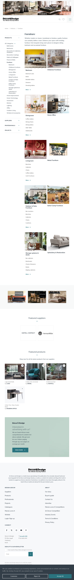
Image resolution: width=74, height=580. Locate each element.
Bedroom (11, 65)
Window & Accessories (13, 113)
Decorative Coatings (13, 55)
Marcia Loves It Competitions (54, 507)
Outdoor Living (11, 110)
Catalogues (8, 507)
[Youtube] (21, 530)
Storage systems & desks (14, 88)
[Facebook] (7, 530)
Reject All (37, 576)
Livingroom (12, 74)
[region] (37, 572)
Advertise (48, 503)
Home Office (12, 72)
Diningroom (12, 69)
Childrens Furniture (14, 67)
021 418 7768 (23, 536)
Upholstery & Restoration (12, 92)
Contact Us (48, 499)
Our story (48, 492)
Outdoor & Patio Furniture (13, 80)
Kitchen (9, 103)
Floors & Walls (11, 60)
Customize (14, 576)
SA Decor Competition (52, 511)
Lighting (9, 105)
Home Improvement (13, 95)
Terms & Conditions (51, 518)
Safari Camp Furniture (12, 84)
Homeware (10, 100)
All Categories (10, 43)
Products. (8, 38)
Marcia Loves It (10, 511)
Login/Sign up (10, 518)
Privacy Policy (49, 522)
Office (8, 108)
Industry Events (50, 515)
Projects (8, 130)
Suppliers (8, 120)
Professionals (10, 125)
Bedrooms (10, 48)
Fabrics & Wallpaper (12, 57)
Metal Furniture (13, 77)
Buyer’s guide (49, 495)
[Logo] (29, 19)
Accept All (60, 576)
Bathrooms (10, 46)
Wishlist (7, 515)
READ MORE (20, 450)
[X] (11, 530)
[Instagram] (16, 530)
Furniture (9, 62)
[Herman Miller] (45, 333)
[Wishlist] (63, 19)
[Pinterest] (26, 530)
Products (8, 495)
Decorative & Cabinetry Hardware (13, 51)
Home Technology (12, 98)
